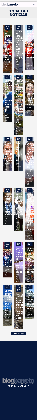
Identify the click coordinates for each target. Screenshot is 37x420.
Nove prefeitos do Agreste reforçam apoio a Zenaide (9, 259)
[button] (30, 4)
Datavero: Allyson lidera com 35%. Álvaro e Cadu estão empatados (10, 204)
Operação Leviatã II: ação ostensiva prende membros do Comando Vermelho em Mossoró (21, 306)
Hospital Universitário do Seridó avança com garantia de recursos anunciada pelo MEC (22, 206)
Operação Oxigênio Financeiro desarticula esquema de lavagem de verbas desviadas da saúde (21, 260)
